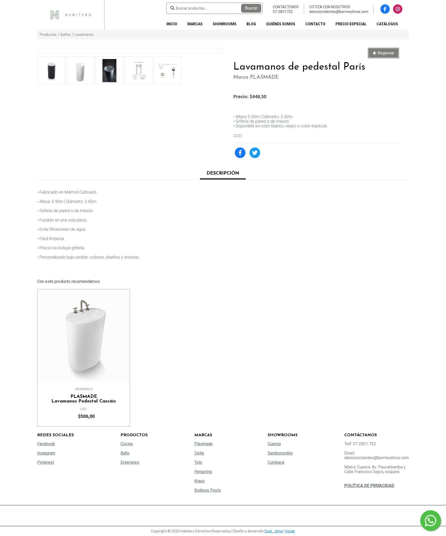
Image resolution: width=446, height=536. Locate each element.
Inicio (171, 24)
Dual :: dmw (274, 531)
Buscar (251, 8)
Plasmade (203, 443)
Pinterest (45, 462)
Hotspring (203, 471)
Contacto (315, 24)
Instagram (46, 453)
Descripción (222, 173)
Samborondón (280, 453)
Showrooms (224, 24)
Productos (48, 34)
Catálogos (387, 24)
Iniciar (290, 531)
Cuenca (274, 443)
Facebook (46, 443)
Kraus (199, 481)
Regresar (386, 53)
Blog (251, 24)
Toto (198, 462)
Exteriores (130, 462)
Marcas (195, 24)
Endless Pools (207, 490)
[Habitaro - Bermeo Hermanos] (70, 14)
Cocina (127, 443)
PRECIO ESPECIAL (351, 24)
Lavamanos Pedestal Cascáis (83, 399)
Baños (65, 34)
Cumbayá (276, 462)
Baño (125, 453)
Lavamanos (84, 34)
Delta (199, 453)
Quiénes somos (280, 24)
